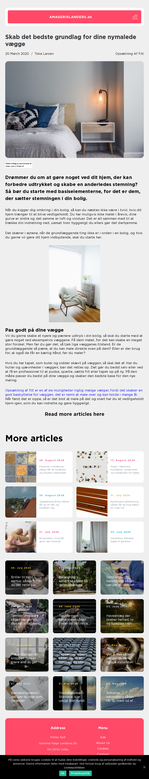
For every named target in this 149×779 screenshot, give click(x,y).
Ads (103, 737)
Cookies (103, 748)
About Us (103, 743)
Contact (103, 754)
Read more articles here (74, 414)
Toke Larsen (44, 54)
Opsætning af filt (129, 54)
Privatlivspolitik (80, 773)
